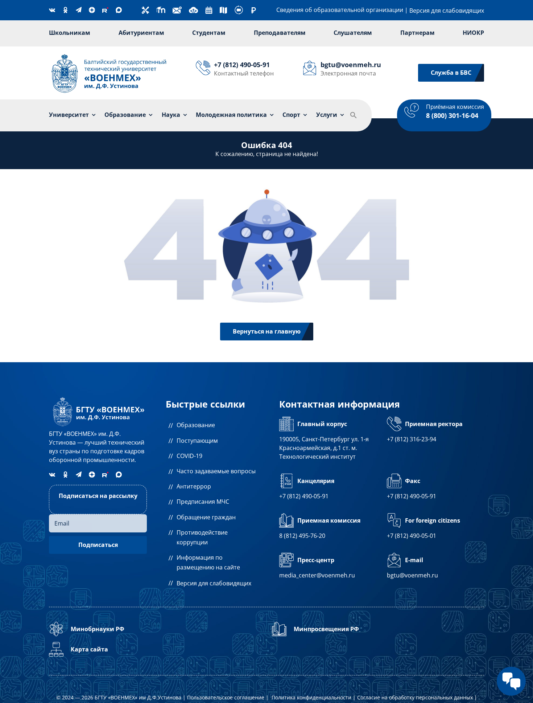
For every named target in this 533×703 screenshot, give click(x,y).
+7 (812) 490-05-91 (304, 496)
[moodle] (160, 8)
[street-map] (223, 9)
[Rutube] (105, 10)
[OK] (65, 10)
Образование (196, 425)
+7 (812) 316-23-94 (411, 439)
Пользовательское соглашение (225, 697)
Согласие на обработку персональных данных (415, 697)
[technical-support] (145, 9)
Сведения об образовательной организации (339, 10)
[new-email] (177, 8)
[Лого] (109, 55)
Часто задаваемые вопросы (216, 471)
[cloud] (193, 8)
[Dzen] (92, 10)
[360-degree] (238, 8)
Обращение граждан (206, 517)
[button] (353, 115)
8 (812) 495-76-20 (302, 536)
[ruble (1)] (254, 10)
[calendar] (208, 9)
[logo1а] (98, 398)
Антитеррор (194, 486)
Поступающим (197, 441)
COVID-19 (189, 456)
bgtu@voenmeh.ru (412, 575)
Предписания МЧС (203, 502)
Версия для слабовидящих (446, 11)
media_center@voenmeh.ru (317, 575)
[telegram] (79, 10)
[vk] (52, 10)
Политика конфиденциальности (311, 697)
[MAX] (119, 10)
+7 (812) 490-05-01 (411, 536)
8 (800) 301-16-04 (452, 115)
